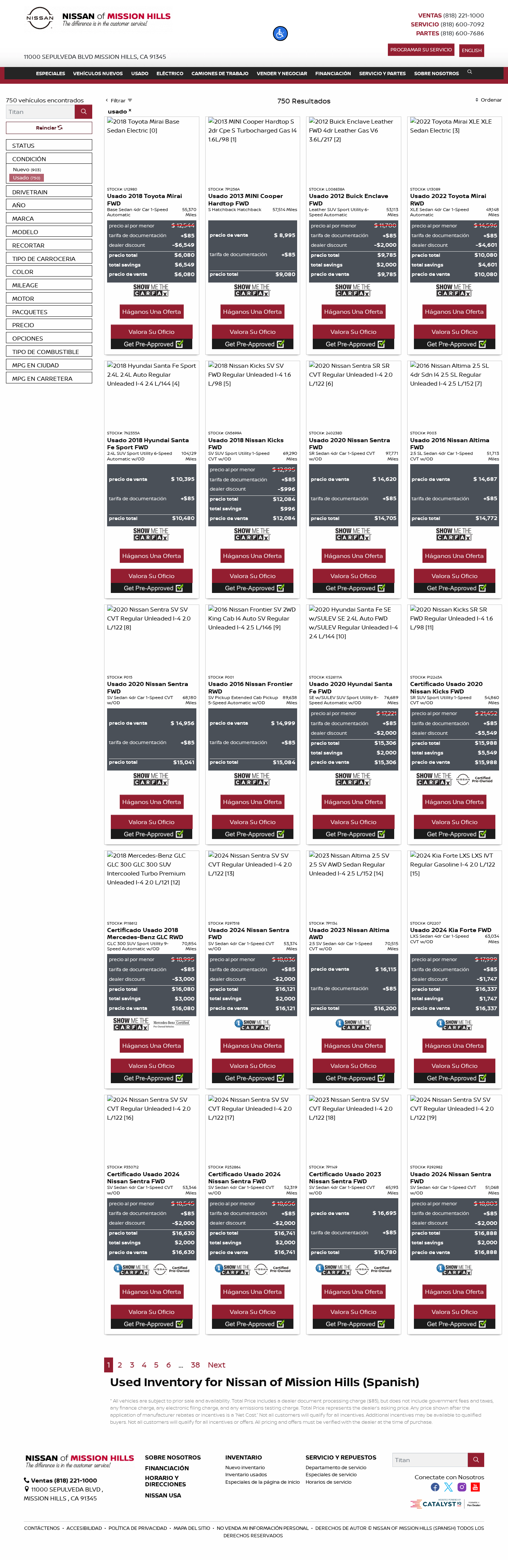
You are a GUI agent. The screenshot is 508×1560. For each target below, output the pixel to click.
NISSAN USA (163, 1495)
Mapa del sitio (192, 1528)
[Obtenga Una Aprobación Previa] (152, 344)
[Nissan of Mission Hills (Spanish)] (98, 19)
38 (195, 1364)
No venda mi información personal (263, 1528)
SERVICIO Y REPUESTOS (341, 1457)
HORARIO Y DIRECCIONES (165, 1481)
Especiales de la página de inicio (262, 1481)
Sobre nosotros (173, 1457)
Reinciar (47, 127)
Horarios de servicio (328, 1481)
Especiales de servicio (331, 1474)
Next (216, 1364)
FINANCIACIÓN (167, 1468)
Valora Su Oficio (151, 332)
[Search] (83, 112)
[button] (280, 33)
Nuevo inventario (245, 1467)
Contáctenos (42, 1528)
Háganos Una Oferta (151, 311)
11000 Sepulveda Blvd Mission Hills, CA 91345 (95, 56)
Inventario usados (246, 1474)
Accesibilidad (85, 1528)
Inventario (243, 1457)
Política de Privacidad (138, 1528)
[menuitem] (50, 169)
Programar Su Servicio (421, 49)
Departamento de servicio (336, 1467)
